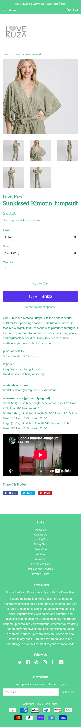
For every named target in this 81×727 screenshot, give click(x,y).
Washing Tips (40, 539)
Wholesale (40, 559)
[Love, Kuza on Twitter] (19, 663)
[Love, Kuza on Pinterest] (36, 663)
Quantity (8, 262)
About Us (40, 529)
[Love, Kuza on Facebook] (28, 663)
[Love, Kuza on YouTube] (61, 663)
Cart (75, 10)
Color (6, 230)
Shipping (8, 220)
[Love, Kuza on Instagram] (44, 663)
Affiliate (40, 554)
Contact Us (40, 534)
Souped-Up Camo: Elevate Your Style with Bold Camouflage (40, 592)
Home (6, 54)
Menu (12, 10)
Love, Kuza (50, 703)
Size (6, 246)
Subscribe (68, 692)
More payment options (40, 307)
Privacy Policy (40, 573)
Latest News (40, 585)
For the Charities (40, 563)
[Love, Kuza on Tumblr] (53, 663)
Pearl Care (41, 549)
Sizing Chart (41, 544)
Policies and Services (40, 568)
